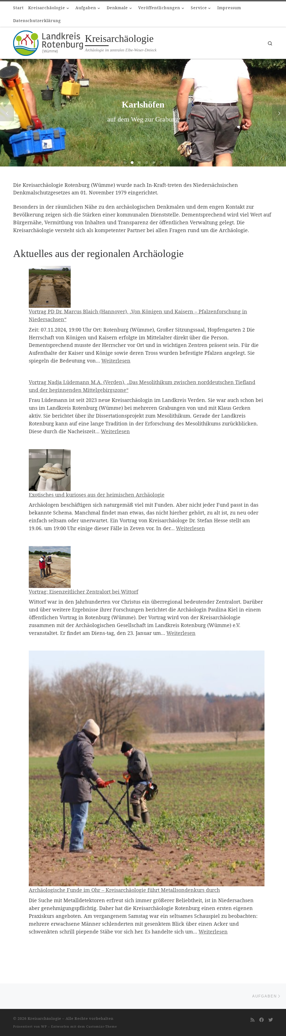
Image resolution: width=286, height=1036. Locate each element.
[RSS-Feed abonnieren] (252, 1019)
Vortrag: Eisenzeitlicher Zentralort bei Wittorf (83, 591)
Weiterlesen (115, 360)
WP (44, 1026)
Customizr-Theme (101, 1026)
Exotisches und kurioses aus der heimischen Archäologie (97, 494)
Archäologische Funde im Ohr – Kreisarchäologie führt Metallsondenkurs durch (124, 890)
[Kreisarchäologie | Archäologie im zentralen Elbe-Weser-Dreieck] (48, 41)
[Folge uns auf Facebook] (261, 1019)
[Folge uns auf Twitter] (270, 1019)
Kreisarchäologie (44, 1018)
